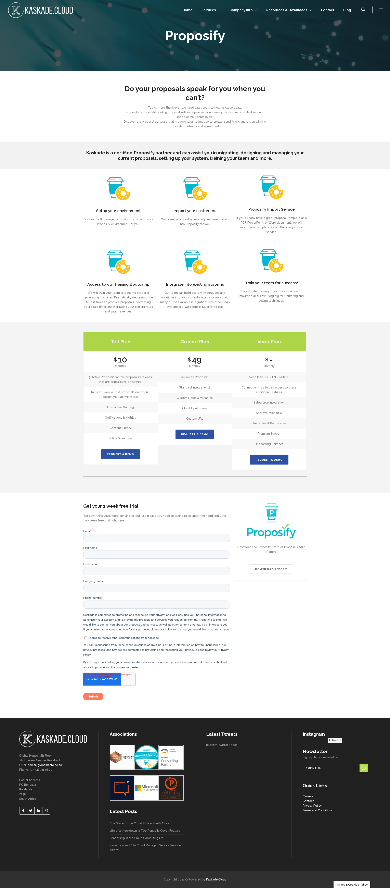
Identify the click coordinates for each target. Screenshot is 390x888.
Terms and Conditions (318, 810)
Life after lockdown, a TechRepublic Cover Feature (145, 830)
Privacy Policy (312, 805)
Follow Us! (335, 740)
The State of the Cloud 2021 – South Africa (139, 823)
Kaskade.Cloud (216, 879)
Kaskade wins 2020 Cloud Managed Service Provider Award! (146, 848)
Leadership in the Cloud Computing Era (137, 838)
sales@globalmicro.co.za (45, 765)
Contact (308, 801)
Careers (308, 796)
